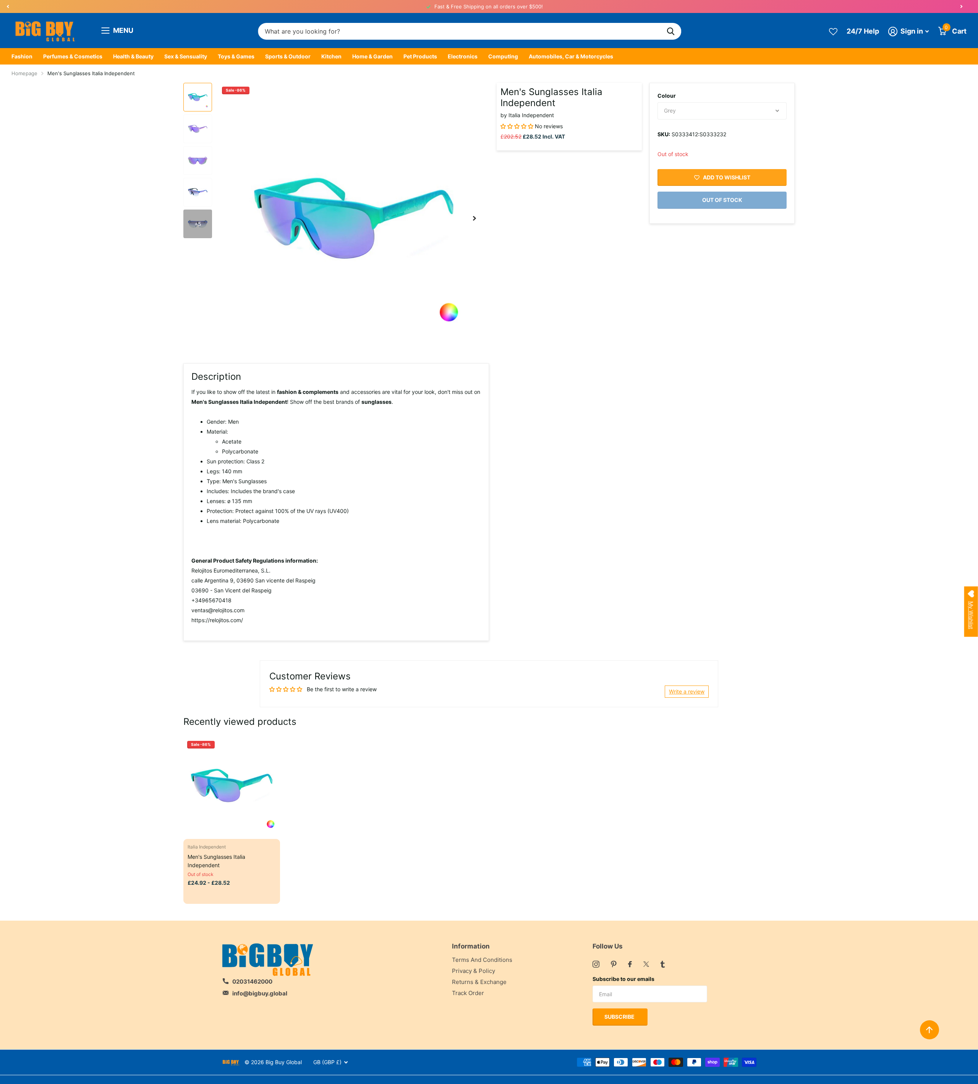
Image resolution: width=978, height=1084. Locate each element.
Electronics (463, 56)
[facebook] (630, 964)
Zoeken (670, 31)
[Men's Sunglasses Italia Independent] (231, 785)
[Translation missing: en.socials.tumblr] (663, 964)
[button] (7, 6)
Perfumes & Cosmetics (72, 56)
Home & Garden (372, 56)
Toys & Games (236, 56)
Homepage (24, 73)
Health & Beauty (133, 56)
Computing (503, 56)
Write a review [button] (686, 691)
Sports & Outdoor (288, 56)
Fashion (21, 56)
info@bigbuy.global (259, 993)
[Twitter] (646, 964)
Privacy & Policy (473, 970)
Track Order (468, 993)
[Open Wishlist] (833, 31)
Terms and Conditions (482, 959)
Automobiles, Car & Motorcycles (571, 56)
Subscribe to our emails (623, 979)
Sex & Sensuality (185, 56)
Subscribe (620, 1016)
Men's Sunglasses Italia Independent (216, 860)
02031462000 (252, 981)
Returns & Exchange (479, 982)
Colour (666, 95)
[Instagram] (596, 964)
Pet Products (420, 56)
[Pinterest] (614, 964)
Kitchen (331, 56)
